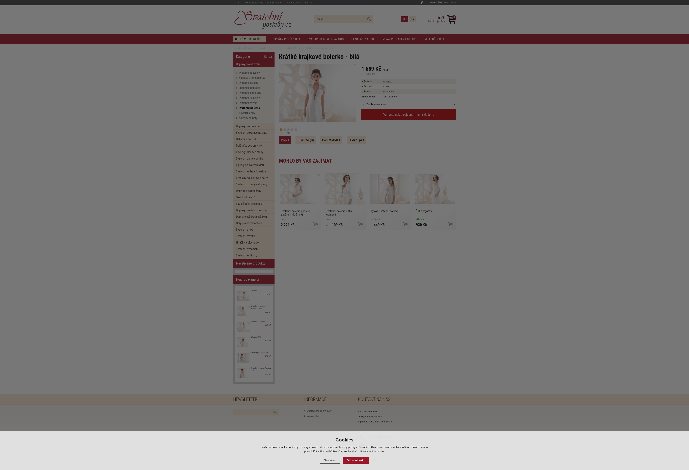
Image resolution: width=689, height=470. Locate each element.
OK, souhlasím (356, 460)
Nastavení (330, 460)
